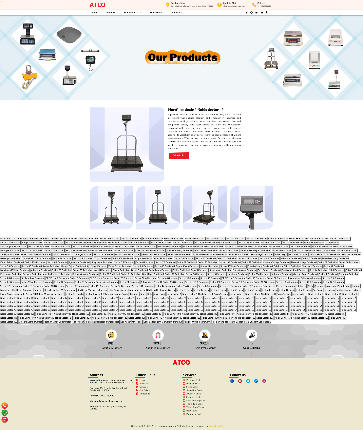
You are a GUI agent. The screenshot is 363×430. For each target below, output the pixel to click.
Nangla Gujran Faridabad (73, 266)
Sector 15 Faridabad (340, 238)
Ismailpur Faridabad (237, 274)
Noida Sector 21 (110, 298)
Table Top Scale (194, 404)
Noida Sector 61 (76, 306)
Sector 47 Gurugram (165, 286)
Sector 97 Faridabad (208, 262)
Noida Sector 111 (227, 313)
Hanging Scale (193, 383)
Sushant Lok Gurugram (33, 278)
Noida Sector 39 (59, 302)
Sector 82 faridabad (62, 258)
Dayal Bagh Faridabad (153, 274)
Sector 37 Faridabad (10, 242)
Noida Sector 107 (153, 313)
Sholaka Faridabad (319, 270)
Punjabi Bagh (112, 321)
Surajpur (356, 286)
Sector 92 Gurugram (121, 286)
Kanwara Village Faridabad (276, 262)
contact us (145, 393)
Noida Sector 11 (333, 294)
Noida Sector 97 (331, 310)
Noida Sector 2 (189, 294)
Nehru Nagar (70, 290)
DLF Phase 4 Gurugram (101, 278)
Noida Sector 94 (280, 310)
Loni (145, 321)
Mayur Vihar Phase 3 (54, 294)
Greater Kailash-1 (93, 294)
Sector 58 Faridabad (214, 246)
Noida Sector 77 (348, 306)
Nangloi (187, 321)
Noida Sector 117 (336, 313)
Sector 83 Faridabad (248, 258)
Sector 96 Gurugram (252, 286)
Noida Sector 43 (127, 302)
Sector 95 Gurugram (124, 278)
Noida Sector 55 (331, 302)
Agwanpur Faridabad (79, 262)
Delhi (149, 294)
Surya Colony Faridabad (245, 270)
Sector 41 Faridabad (322, 246)
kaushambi (19, 294)
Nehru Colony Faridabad (170, 246)
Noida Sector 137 (338, 317)
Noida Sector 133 (265, 317)
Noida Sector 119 (27, 317)
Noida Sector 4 (221, 294)
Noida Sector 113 (263, 313)
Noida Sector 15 (42, 298)
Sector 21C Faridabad (304, 250)
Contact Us (176, 12)
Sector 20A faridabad (238, 254)
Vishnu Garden (35, 321)
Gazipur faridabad (143, 258)
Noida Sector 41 (93, 302)
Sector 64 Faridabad (300, 246)
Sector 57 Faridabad (271, 242)
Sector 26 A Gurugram (333, 278)
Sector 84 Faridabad (143, 266)
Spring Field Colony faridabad (36, 258)
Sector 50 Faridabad (282, 250)
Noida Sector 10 (316, 294)
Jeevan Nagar (281, 254)
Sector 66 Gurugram (85, 282)
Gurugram (167, 321)
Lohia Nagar (114, 290)
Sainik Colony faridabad (179, 254)
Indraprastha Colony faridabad (324, 254)
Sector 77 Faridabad (83, 270)
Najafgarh (230, 321)
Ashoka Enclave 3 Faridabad (57, 274)
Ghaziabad (134, 294)
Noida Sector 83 (93, 310)
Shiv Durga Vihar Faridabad (13, 246)
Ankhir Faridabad (61, 254)
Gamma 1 (28, 290)
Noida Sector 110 (208, 313)
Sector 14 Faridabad (124, 250)
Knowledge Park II (335, 286)
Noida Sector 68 (195, 306)
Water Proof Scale (195, 407)
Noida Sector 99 (8, 313)
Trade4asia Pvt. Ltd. (218, 426)
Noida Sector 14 (25, 298)
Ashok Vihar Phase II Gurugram (36, 282)
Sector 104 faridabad (122, 258)
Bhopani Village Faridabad (233, 266)
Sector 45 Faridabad (206, 258)
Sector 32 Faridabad (110, 274)
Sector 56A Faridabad (259, 274)
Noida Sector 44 (144, 302)
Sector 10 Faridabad (278, 238)
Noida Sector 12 (350, 294)
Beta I (19, 290)
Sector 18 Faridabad (174, 238)
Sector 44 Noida (287, 290)
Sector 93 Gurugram (33, 286)
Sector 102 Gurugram (77, 286)
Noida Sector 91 (229, 310)
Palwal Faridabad (199, 270)
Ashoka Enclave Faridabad (100, 250)
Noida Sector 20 (93, 298)
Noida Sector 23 (144, 298)
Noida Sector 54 (314, 302)
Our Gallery (156, 12)
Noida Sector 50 (246, 302)
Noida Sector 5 (237, 294)
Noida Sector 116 (318, 313)
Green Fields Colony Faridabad (36, 254)
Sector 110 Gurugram (173, 282)
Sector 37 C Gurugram (333, 282)
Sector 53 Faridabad (258, 246)
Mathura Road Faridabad (305, 274)
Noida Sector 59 (42, 306)
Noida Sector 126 (136, 317)
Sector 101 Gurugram (143, 286)
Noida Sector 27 (212, 298)
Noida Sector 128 (173, 317)
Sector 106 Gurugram (220, 282)
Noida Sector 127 (155, 317)
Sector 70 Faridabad (184, 258)
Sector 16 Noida (218, 290)
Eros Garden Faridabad (269, 270)
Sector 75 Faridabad (124, 262)
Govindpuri (329, 290)
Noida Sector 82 (76, 310)
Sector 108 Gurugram (54, 286)
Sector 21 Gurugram (130, 282)
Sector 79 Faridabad (252, 262)
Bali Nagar (126, 321)
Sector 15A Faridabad (161, 242)
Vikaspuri (108, 294)
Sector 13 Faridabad (82, 246)
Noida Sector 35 (348, 298)
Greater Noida (121, 294)
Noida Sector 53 (297, 302)
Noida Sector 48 (212, 302)
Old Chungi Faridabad (81, 254)
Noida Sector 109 (190, 313)
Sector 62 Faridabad (139, 242)
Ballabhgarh (155, 321)
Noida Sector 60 (59, 306)
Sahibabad (301, 286)
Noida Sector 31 (280, 298)
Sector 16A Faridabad (249, 242)
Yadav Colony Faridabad (120, 266)
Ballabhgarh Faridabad (160, 270)
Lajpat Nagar (98, 321)
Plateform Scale (194, 414)
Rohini (88, 321)
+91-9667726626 (105, 395)
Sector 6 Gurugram (79, 278)
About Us (110, 12)
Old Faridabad (332, 242)
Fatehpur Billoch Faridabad (287, 266)
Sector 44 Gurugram (168, 278)
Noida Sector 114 (282, 313)
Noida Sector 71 (246, 306)
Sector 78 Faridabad (10, 266)
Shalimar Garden (167, 290)
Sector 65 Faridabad (347, 250)
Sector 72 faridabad (351, 254)
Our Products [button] (131, 12)
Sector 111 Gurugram (99, 286)
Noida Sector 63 (110, 306)
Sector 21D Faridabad (32, 250)
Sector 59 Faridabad (279, 246)
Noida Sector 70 (229, 306)
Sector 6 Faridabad (311, 258)
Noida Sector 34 (331, 298)
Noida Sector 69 (212, 306)
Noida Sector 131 (228, 317)
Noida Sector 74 (297, 306)
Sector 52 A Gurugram (146, 278)
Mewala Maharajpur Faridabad (255, 250)
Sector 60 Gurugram (277, 278)
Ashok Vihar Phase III (151, 282)
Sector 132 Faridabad (230, 262)
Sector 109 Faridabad (35, 262)
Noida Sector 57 (8, 306)
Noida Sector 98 (348, 310)
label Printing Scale (195, 400)
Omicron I (38, 290)
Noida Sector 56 (348, 302)
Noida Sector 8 (268, 294)
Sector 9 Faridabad (52, 238)
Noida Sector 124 (100, 317)
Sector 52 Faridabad (54, 250)
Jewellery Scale (193, 393)
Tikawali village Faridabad (304, 262)
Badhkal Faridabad (145, 262)
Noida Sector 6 (252, 294)
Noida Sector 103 (80, 313)
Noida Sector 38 (42, 302)
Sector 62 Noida (235, 290)
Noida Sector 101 (44, 313)
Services (144, 387)
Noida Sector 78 (8, 310)
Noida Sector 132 (246, 317)
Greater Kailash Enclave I (348, 290)
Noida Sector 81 (59, 310)
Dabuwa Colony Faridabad (85, 274)
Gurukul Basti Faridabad (206, 250)
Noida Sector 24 (161, 298)
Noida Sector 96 (314, 310)
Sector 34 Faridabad (104, 246)
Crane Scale (192, 387)
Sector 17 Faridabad (125, 246)
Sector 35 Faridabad (314, 242)
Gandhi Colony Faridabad (154, 254)
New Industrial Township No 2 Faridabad (21, 238)
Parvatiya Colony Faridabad (335, 258)
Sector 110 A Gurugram (197, 282)
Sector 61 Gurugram (10, 282)
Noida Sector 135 (301, 317)
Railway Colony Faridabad (127, 254)
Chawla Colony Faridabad (260, 266)
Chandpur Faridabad (312, 266)
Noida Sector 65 (144, 306)
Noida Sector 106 (135, 313)
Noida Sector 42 (110, 302)
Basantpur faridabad (10, 258)
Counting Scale (193, 397)
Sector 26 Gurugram (10, 278)
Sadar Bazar (65, 321)
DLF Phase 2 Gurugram (57, 278)
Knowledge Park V (53, 290)
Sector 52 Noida (252, 290)
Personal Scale (193, 380)
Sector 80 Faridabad (62, 270)
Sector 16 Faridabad (175, 274)
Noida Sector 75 (314, 306)
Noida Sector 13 (8, 298)
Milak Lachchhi (7, 290)
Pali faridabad (220, 254)
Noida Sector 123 (82, 317)
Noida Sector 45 (161, 302)
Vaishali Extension (97, 290)
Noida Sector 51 (263, 302)
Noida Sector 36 (8, 302)
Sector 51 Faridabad (76, 250)
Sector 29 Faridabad (256, 238)
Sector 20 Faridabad (131, 238)
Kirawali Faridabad (210, 266)
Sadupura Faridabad (349, 274)
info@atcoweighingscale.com (109, 401)
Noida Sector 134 (283, 317)
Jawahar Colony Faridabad (179, 250)
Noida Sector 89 (195, 310)
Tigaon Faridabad (121, 270)
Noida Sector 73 (280, 306)
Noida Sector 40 (76, 302)
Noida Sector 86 (144, 310)
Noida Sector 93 (263, 310)
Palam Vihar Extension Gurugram (304, 278)
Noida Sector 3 (205, 294)
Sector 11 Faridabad (131, 274)
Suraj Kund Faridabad (32, 242)
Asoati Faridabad (102, 270)
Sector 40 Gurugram (256, 278)
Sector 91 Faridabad (334, 266)
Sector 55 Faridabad (118, 242)
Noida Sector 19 (76, 298)
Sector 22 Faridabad (205, 242)
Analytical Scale (194, 390)
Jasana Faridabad (51, 266)
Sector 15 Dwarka (75, 294)
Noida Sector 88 (178, 310)
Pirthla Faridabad (181, 270)
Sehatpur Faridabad (10, 254)
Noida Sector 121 (63, 317)
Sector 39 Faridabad (146, 246)
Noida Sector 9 (300, 294)
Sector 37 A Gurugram (310, 282)
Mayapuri (177, 321)
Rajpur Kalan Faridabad (187, 266)
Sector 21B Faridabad (226, 242)
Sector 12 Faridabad (54, 242)
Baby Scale (191, 410)
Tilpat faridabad (102, 258)
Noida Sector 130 (210, 317)
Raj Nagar (82, 290)
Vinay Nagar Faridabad (102, 262)
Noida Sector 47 (195, 302)
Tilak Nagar (78, 321)
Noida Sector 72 (263, 306)
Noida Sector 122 (8, 321)
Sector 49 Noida (269, 290)
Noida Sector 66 (161, 306)
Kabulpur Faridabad (41, 270)
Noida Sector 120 (45, 317)
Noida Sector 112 (245, 313)
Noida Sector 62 (93, 306)
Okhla (195, 321)
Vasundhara (127, 290)
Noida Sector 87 (161, 310)
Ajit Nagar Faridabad (97, 266)
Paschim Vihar (51, 321)
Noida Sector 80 (42, 310)
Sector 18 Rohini (34, 294)
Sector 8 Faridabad (319, 238)
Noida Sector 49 (229, 302)
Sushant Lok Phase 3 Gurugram (279, 286)
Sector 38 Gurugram (189, 278)
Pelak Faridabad (354, 270)
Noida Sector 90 (212, 310)
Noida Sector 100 (25, 313)
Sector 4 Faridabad (32, 274)
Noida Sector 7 (284, 294)
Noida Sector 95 (297, 310)
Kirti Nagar (137, 321)
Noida (143, 294)
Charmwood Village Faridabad (150, 250)
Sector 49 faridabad (83, 258)
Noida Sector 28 (229, 298)
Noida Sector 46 (178, 302)
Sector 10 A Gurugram (287, 282)
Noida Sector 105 (117, 313)
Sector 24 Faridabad (163, 258)
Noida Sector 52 (280, 302)
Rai (213, 321)
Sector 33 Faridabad (183, 242)
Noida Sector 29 (246, 298)
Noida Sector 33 (314, 298)
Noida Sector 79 (25, 310)
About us (144, 383)
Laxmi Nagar (6, 294)
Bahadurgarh (242, 321)
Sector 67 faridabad (298, 254)
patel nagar (139, 290)
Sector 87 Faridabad (187, 262)
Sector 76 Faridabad (165, 262)
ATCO (97, 4)
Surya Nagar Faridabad (220, 270)
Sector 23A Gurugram (186, 286)
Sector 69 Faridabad (57, 262)
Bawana (220, 321)
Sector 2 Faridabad (235, 238)
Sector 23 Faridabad (97, 242)
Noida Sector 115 (300, 313)
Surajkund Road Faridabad (295, 270)
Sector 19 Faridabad (110, 238)
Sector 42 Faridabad (326, 250)
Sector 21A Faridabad (236, 246)
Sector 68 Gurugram (208, 286)
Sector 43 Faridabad (229, 250)
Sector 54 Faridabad (61, 246)
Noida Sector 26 (195, 298)
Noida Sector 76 (331, 306)
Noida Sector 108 (172, 313)
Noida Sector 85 (127, 310)
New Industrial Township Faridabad (81, 238)
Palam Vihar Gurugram (107, 282)
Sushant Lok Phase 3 (260, 321)
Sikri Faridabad (336, 270)
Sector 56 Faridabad (299, 238)
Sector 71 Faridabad (103, 254)
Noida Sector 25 (178, 298)
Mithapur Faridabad (291, 258)
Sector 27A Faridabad (39, 246)
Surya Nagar (159, 294)
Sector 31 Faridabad (292, 242)
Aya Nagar (318, 290)
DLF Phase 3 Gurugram (233, 278)
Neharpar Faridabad (10, 250)
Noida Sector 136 (319, 317)
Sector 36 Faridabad (196, 274)
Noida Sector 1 (174, 294)
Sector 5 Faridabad (215, 238)
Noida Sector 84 (110, 310)
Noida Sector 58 (25, 306)
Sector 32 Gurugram (210, 278)
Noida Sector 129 (191, 317)
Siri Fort (23, 321)
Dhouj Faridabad (139, 270)
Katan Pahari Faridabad (12, 262)
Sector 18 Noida (184, 290)
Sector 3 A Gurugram (242, 282)
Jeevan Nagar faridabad (261, 254)
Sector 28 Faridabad (193, 246)
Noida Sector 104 (99, 313)
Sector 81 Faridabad (227, 258)
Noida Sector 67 (178, 306)
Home (94, 12)
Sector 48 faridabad (202, 254)
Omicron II (320, 286)
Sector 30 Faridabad (195, 238)
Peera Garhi (205, 321)
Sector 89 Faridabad (328, 262)
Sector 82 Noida (304, 290)
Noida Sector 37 (25, 302)
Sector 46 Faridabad (269, 258)
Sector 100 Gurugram (230, 286)
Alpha (310, 286)
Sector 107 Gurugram (264, 282)
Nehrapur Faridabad (281, 274)
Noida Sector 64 (127, 306)
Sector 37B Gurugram (11, 286)
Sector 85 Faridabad (32, 266)
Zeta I (348, 286)
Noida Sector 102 (62, 313)
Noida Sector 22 (127, 298)
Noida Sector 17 (59, 298)
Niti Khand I (152, 290)
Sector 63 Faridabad (343, 246)
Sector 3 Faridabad (216, 274)
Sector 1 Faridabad (328, 274)
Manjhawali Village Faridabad (14, 270)
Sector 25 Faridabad (76, 242)
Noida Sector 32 (297, 298)
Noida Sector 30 (263, 298)
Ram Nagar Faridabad (11, 274)
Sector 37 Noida (201, 290)
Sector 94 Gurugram (64, 282)
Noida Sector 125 (118, 317)
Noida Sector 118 (8, 317)
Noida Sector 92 (246, 310)
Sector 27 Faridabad (153, 238)
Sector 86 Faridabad (349, 262)
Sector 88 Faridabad (165, 266)
